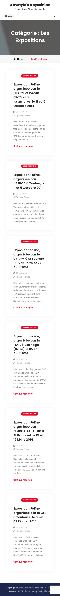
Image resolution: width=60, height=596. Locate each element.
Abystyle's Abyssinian (30, 4)
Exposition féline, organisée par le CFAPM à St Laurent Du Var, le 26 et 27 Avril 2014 (28, 258)
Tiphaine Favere (22, 115)
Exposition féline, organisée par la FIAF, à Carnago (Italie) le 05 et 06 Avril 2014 (27, 345)
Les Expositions (29, 76)
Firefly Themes (44, 591)
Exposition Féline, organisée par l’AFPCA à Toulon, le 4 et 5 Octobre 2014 (29, 181)
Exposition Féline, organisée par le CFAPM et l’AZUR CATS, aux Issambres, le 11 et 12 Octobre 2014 (29, 95)
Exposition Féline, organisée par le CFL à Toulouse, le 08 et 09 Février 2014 (29, 515)
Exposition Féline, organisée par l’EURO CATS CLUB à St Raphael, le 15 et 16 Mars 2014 (28, 431)
